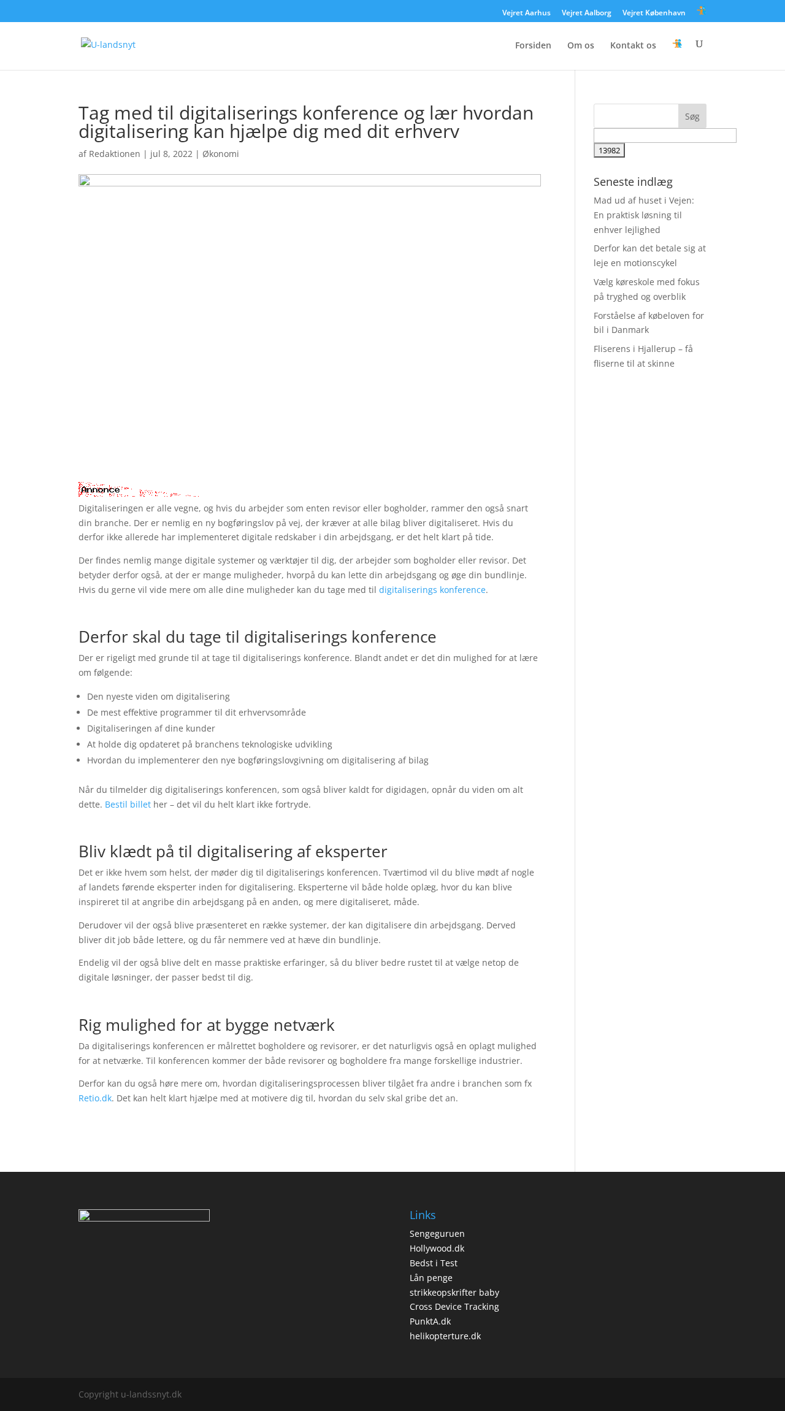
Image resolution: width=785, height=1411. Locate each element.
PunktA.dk (430, 1321)
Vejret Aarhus (526, 13)
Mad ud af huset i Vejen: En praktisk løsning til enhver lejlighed (644, 214)
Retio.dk (95, 1098)
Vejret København (654, 13)
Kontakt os (633, 46)
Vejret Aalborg (586, 13)
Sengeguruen (437, 1233)
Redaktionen (114, 153)
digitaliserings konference (432, 589)
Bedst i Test (434, 1263)
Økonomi (220, 153)
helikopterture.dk (445, 1336)
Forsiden (533, 46)
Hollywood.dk (437, 1248)
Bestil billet (128, 804)
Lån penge (431, 1277)
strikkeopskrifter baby (454, 1292)
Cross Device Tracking (454, 1306)
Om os (580, 46)
